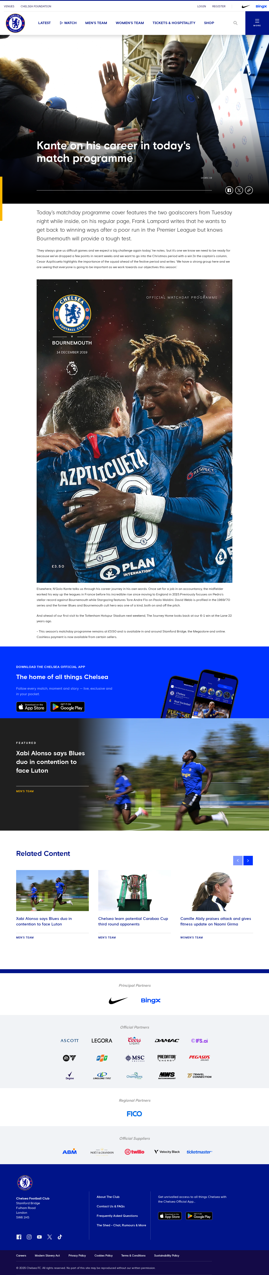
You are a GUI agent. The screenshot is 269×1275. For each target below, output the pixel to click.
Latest (44, 23)
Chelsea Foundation (36, 6)
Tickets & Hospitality (174, 23)
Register (218, 6)
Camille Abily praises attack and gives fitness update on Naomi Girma (215, 921)
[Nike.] (246, 6)
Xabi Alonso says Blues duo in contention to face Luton (44, 921)
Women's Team (130, 23)
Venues (9, 6)
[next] (248, 860)
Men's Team (96, 23)
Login (201, 6)
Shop (209, 23)
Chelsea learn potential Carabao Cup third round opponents (133, 921)
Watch (70, 23)
